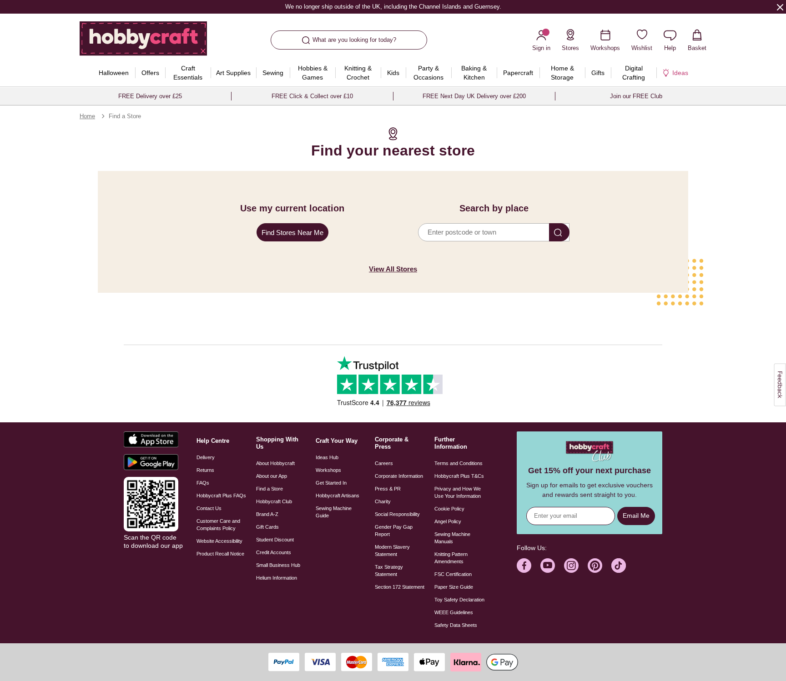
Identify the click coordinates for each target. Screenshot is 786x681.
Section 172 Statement (399, 587)
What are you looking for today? (354, 39)
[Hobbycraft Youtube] (547, 565)
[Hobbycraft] (143, 42)
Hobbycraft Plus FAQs (221, 495)
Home (87, 116)
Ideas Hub (327, 457)
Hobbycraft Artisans (337, 495)
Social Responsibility (397, 514)
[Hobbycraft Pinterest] (595, 565)
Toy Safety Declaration (459, 599)
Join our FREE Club (636, 96)
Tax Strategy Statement (389, 570)
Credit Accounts (273, 552)
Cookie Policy (449, 508)
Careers (384, 463)
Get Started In (331, 483)
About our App (271, 476)
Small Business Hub (278, 565)
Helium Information (276, 578)
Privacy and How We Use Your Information (457, 492)
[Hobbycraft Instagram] (571, 565)
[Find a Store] (559, 232)
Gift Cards (267, 527)
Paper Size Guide (453, 587)
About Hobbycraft (275, 463)
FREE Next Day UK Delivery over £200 (474, 96)
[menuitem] (113, 73)
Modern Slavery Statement (392, 550)
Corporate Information (399, 476)
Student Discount (275, 539)
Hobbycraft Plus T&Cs (459, 476)
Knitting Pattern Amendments (451, 557)
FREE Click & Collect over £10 (312, 96)
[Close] (780, 6)
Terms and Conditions (458, 463)
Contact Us (209, 508)
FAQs (202, 483)
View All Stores (393, 269)
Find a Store (269, 488)
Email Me (636, 515)
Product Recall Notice (220, 553)
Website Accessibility (219, 541)
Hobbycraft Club (274, 501)
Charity (383, 501)
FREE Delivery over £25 (150, 96)
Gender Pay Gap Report (394, 530)
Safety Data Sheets (455, 625)
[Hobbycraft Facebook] (524, 565)
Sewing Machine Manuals (452, 537)
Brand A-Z (267, 514)
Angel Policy (447, 521)
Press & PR (388, 488)
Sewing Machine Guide (334, 512)
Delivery (205, 457)
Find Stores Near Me (292, 232)
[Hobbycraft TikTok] (618, 565)
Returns (205, 470)
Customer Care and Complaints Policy (218, 524)
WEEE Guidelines (453, 612)
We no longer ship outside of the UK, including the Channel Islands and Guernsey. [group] (393, 6)
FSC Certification (453, 574)
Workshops (328, 470)
